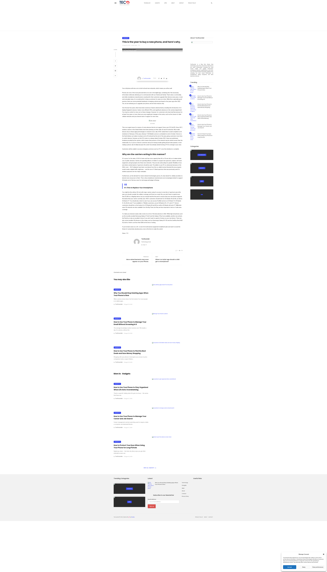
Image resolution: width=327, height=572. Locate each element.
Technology (147, 3)
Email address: (152, 499)
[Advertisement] (163, 19)
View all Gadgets (148, 468)
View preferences (317, 567)
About (173, 3)
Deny (303, 567)
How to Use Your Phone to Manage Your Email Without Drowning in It (130, 323)
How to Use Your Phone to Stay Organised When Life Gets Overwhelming (131, 388)
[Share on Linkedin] (115, 76)
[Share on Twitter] (115, 66)
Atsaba (133, 517)
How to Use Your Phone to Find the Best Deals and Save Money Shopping (130, 352)
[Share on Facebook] (115, 61)
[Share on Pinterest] (115, 71)
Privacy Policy (192, 3)
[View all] (201, 155)
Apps (165, 3)
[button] (323, 554)
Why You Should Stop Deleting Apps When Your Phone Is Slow (131, 294)
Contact (181, 3)
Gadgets (157, 3)
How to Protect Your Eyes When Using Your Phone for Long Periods (129, 446)
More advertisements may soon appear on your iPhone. (137, 260)
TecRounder (147, 78)
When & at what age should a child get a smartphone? (167, 260)
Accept (289, 567)
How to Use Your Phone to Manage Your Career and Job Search (130, 417)
